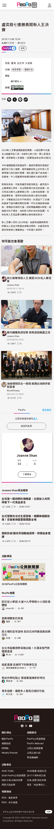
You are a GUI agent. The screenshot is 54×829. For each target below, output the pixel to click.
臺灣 (13, 63)
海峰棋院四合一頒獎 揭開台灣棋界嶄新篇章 (28, 385)
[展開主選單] (4, 5)
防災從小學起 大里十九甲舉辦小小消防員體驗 (26, 603)
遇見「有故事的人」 (37, 784)
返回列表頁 (26, 426)
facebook (22, 726)
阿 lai (8, 654)
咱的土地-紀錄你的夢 (12, 780)
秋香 (8, 638)
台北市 (20, 63)
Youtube (31, 726)
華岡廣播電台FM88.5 (16, 668)
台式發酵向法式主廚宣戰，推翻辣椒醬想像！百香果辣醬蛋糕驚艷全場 (26, 518)
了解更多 (26, 474)
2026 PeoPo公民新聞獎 (14, 775)
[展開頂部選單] (49, 5)
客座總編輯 (32, 757)
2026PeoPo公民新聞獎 (14, 584)
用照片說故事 (8, 784)
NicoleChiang (13, 390)
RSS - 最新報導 (9, 797)
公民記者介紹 (34, 752)
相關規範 (6, 743)
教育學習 (16, 69)
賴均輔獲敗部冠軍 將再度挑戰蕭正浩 (28, 332)
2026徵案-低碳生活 (37, 770)
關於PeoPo (7, 738)
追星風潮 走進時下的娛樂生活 (19, 664)
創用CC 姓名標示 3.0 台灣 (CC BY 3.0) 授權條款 (18, 87)
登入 (35, 418)
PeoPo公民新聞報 (36, 738)
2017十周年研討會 (36, 775)
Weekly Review (10, 752)
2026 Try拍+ (8, 770)
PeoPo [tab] (21, 410)
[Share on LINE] (20, 99)
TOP (49, 811)
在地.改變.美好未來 (36, 780)
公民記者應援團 (35, 748)
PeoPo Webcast (35, 743)
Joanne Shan (13, 285)
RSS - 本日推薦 (9, 802)
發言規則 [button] (46, 410)
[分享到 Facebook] (9, 99)
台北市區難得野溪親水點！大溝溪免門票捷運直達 (26, 649)
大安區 (28, 63)
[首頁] (27, 5)
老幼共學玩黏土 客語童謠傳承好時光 (23, 678)
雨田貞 (9, 681)
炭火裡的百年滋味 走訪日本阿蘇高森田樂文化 (26, 633)
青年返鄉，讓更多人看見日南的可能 (23, 691)
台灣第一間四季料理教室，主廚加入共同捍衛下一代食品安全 (26, 500)
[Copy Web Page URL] (26, 99)
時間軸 (5, 748)
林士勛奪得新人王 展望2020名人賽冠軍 (29, 279)
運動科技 (28, 69)
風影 (8, 621)
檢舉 (23, 48)
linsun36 (10, 608)
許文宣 (9, 694)
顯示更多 (15, 81)
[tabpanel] (26, 418)
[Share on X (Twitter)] (15, 99)
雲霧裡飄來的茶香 (12, 618)
